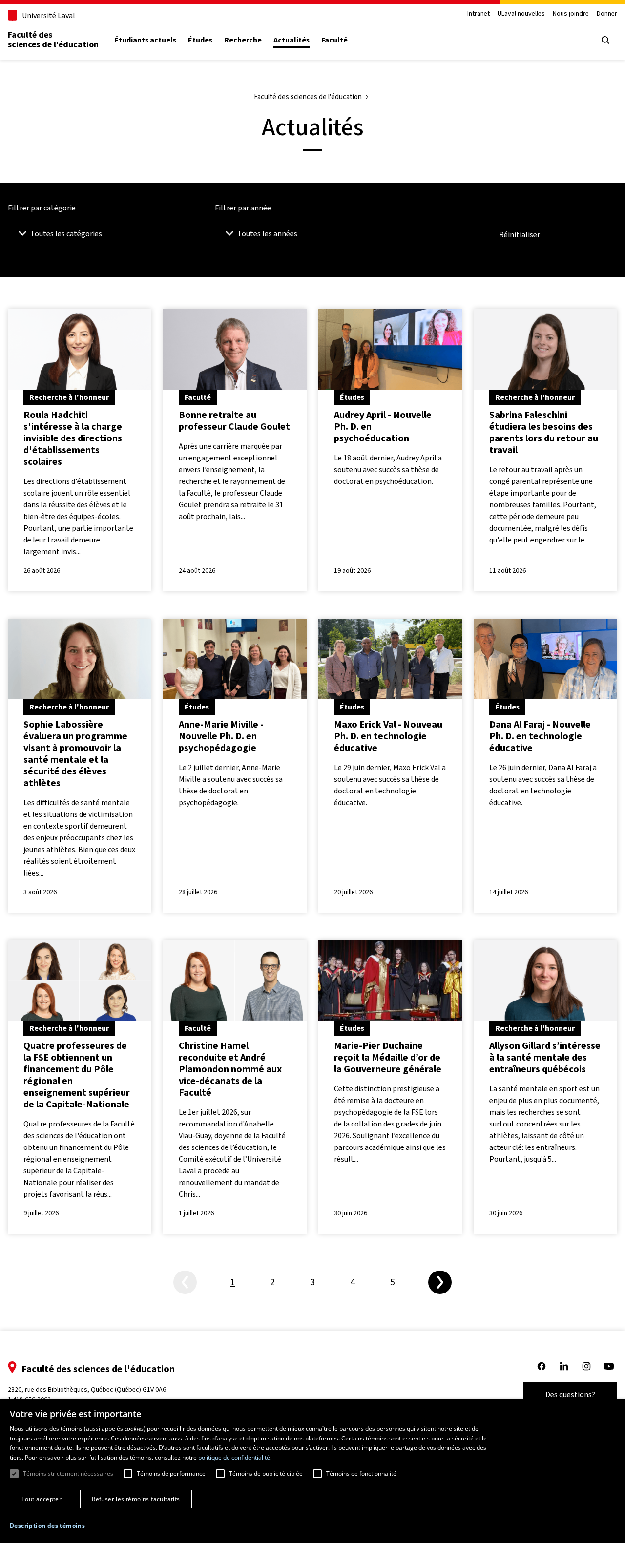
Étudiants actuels (145, 40)
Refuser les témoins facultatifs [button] (136, 1499)
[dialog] (312, 1471)
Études (200, 40)
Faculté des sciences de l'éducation (53, 39)
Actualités (291, 40)
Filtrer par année (243, 208)
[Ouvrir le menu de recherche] (605, 40)
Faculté (334, 40)
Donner (607, 14)
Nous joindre (571, 14)
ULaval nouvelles (521, 14)
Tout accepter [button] (41, 1499)
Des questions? (570, 1394)
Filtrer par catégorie (42, 208)
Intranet (478, 14)
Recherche (243, 40)
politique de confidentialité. (234, 1457)
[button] (47, 1526)
